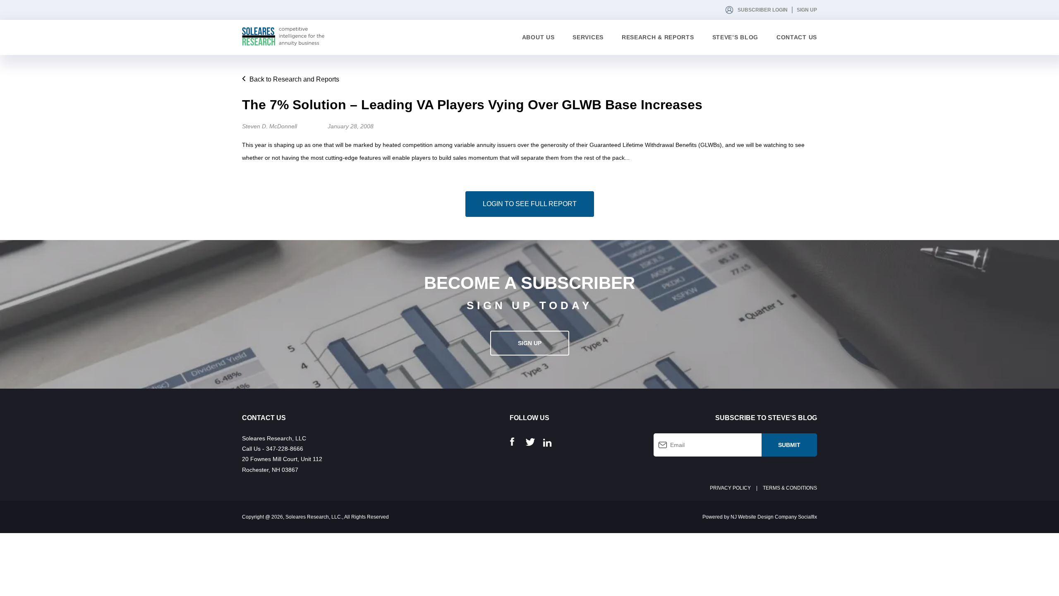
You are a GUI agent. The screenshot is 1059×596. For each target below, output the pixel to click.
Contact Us (796, 37)
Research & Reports (658, 37)
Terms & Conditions (790, 488)
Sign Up (807, 10)
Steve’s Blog (735, 37)
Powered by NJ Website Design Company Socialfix (759, 517)
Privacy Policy (730, 488)
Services (588, 37)
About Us (538, 37)
